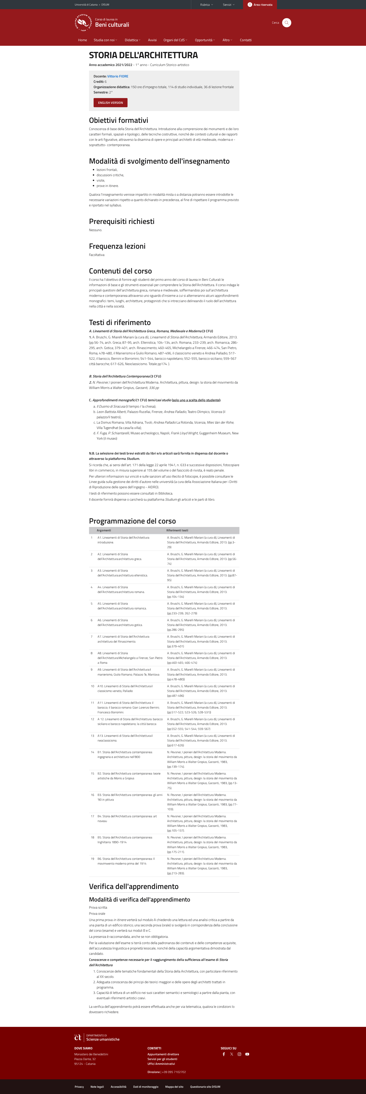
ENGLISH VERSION (110, 102)
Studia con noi (104, 40)
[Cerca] (286, 22)
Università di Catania (86, 4)
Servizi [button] (227, 4)
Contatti (246, 40)
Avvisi (152, 40)
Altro (226, 40)
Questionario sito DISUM (205, 1086)
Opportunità (203, 40)
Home (82, 40)
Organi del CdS (174, 40)
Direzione (154, 1072)
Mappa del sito (174, 1086)
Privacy (79, 1086)
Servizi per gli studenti (162, 1059)
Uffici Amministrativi (161, 1063)
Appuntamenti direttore (163, 1054)
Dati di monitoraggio (145, 1086)
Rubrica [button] (205, 4)
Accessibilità (118, 1086)
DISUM (105, 4)
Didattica (131, 40)
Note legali (97, 1086)
